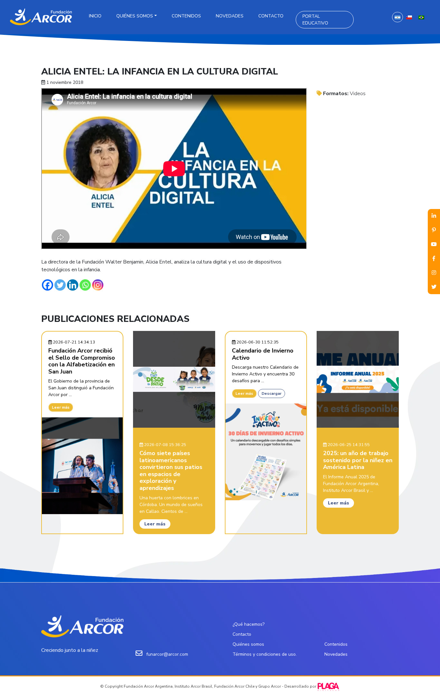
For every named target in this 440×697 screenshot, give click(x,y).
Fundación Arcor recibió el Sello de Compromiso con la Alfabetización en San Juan (81, 361)
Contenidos (186, 16)
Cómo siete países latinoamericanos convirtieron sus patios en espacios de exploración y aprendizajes (170, 470)
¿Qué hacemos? (248, 624)
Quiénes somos (134, 16)
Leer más (61, 407)
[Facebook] (47, 285)
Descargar (272, 393)
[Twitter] (60, 285)
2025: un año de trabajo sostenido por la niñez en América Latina (357, 460)
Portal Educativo (315, 19)
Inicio (95, 16)
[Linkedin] (72, 285)
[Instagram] (97, 285)
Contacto (270, 16)
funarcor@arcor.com (167, 654)
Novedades (230, 16)
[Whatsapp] (85, 285)
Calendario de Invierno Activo (262, 354)
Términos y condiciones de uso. (265, 654)
